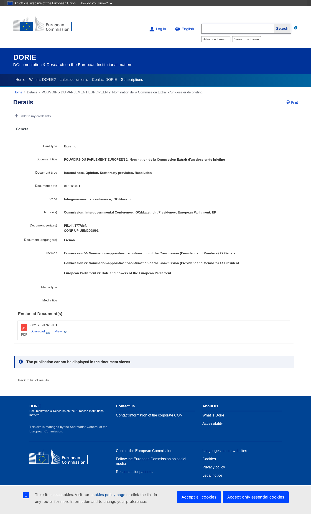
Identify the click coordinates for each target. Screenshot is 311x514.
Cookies (209, 459)
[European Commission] (46, 25)
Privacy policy (213, 467)
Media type (49, 287)
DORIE (24, 57)
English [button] (188, 29)
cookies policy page (107, 494)
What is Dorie (213, 415)
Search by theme (246, 39)
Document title (46, 159)
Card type (50, 146)
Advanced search (215, 39)
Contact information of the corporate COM (149, 415)
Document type (46, 172)
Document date (46, 186)
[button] (32, 380)
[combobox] (237, 28)
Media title (49, 300)
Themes (51, 253)
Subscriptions (132, 80)
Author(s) (50, 212)
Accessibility (212, 423)
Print (294, 102)
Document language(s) (40, 240)
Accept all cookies (198, 497)
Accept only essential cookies (255, 497)
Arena (52, 199)
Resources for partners (134, 472)
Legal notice (212, 475)
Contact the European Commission (144, 451)
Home (20, 80)
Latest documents (74, 80)
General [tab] (22, 129)
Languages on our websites (224, 451)
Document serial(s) (43, 225)
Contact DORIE (104, 80)
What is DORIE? (42, 80)
